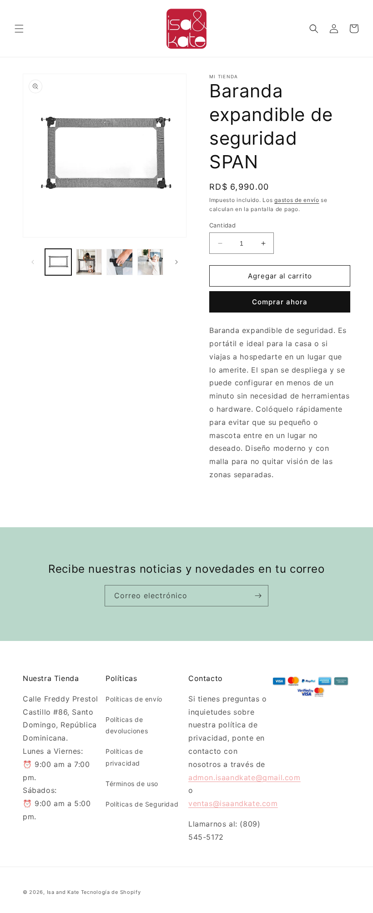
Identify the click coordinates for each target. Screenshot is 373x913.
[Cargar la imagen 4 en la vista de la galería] (150, 262)
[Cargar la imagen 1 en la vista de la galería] (58, 262)
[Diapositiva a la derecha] (176, 262)
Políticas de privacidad (124, 757)
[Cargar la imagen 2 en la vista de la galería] (89, 262)
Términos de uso (132, 783)
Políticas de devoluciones (127, 725)
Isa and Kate (63, 892)
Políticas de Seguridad (142, 804)
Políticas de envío (134, 699)
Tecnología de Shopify (111, 892)
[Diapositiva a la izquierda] (33, 262)
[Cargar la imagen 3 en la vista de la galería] (119, 262)
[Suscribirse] (258, 595)
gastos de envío (296, 200)
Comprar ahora (279, 302)
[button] (19, 29)
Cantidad (222, 225)
